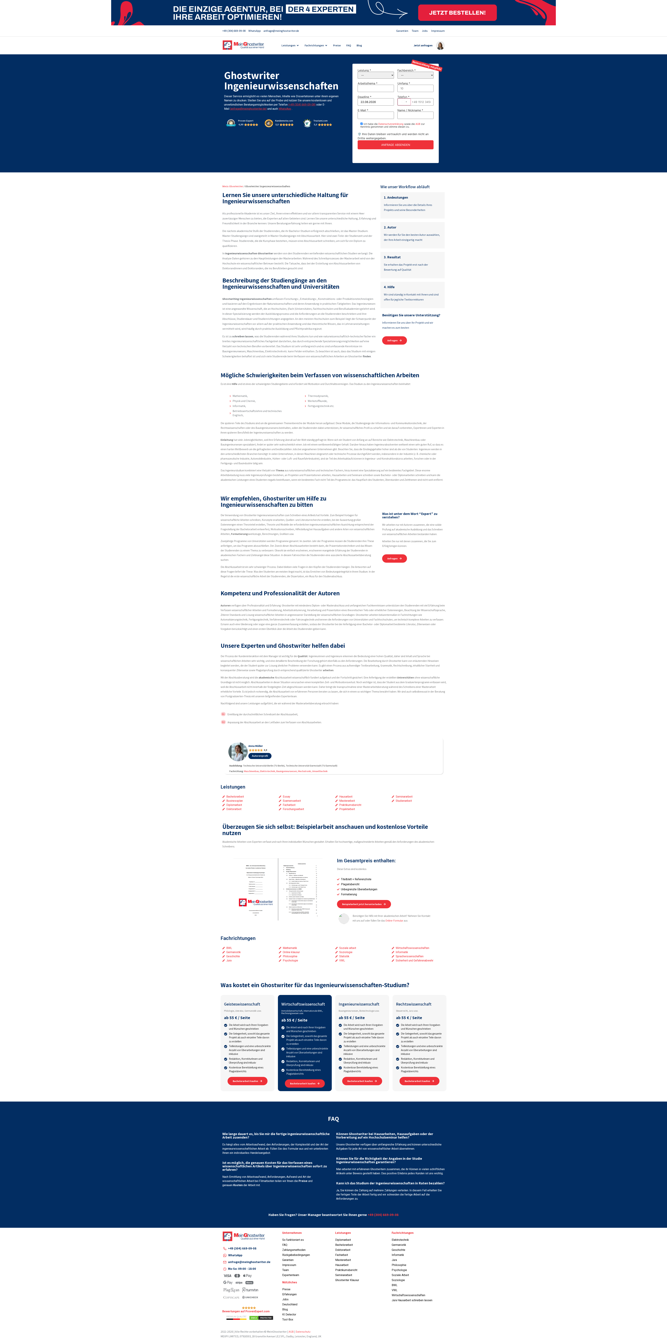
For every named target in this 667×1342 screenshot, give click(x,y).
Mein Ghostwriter (232, 186)
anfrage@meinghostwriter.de (249, 1262)
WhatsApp (235, 1255)
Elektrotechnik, (268, 771)
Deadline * (364, 97)
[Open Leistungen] (297, 45)
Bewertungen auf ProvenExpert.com (246, 1311)
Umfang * (403, 83)
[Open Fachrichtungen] (326, 45)
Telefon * (409, 99)
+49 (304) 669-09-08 (383, 1214)
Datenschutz (303, 1331)
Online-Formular (394, 920)
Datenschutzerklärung (391, 123)
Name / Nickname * (410, 110)
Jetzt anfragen (423, 45)
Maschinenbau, (252, 771)
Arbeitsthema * (367, 83)
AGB (417, 123)
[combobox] (404, 101)
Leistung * (364, 70)
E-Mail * (363, 110)
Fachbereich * (406, 70)
